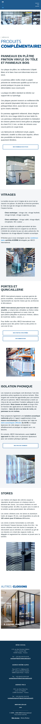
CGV (20, 707)
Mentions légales (20, 704)
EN (3, 2)
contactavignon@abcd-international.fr (20, 698)
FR (3, 8)
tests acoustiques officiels (11, 423)
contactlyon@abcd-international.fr (20, 678)
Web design (15, 718)
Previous (14, 634)
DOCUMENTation (20, 338)
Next (27, 634)
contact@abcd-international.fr (20, 658)
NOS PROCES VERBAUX (20, 445)
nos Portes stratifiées (20, 333)
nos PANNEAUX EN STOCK (20, 147)
